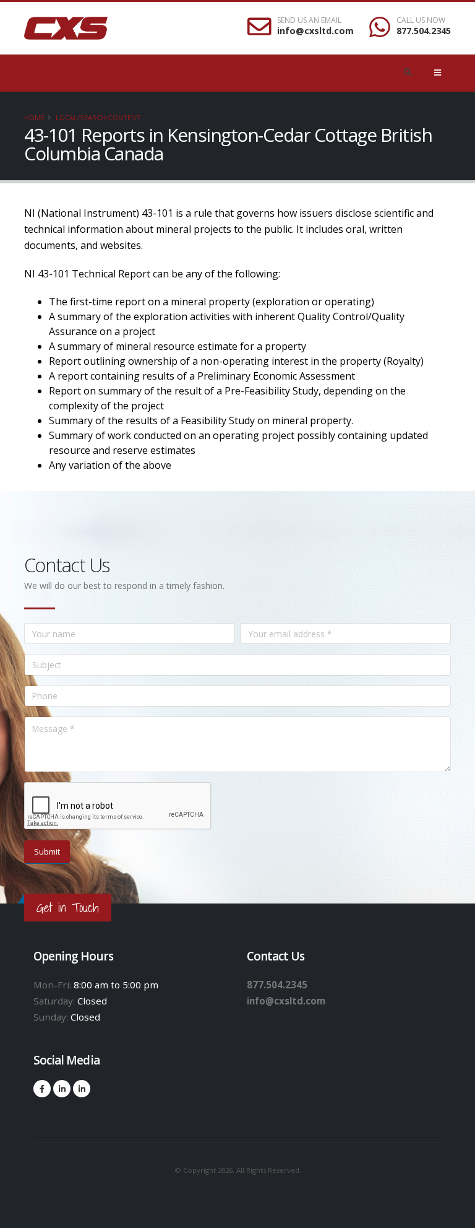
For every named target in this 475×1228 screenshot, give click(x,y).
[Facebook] (42, 1088)
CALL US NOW (420, 20)
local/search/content (98, 117)
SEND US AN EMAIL (309, 20)
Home (34, 117)
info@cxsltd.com (315, 31)
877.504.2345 (423, 31)
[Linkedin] (62, 1088)
